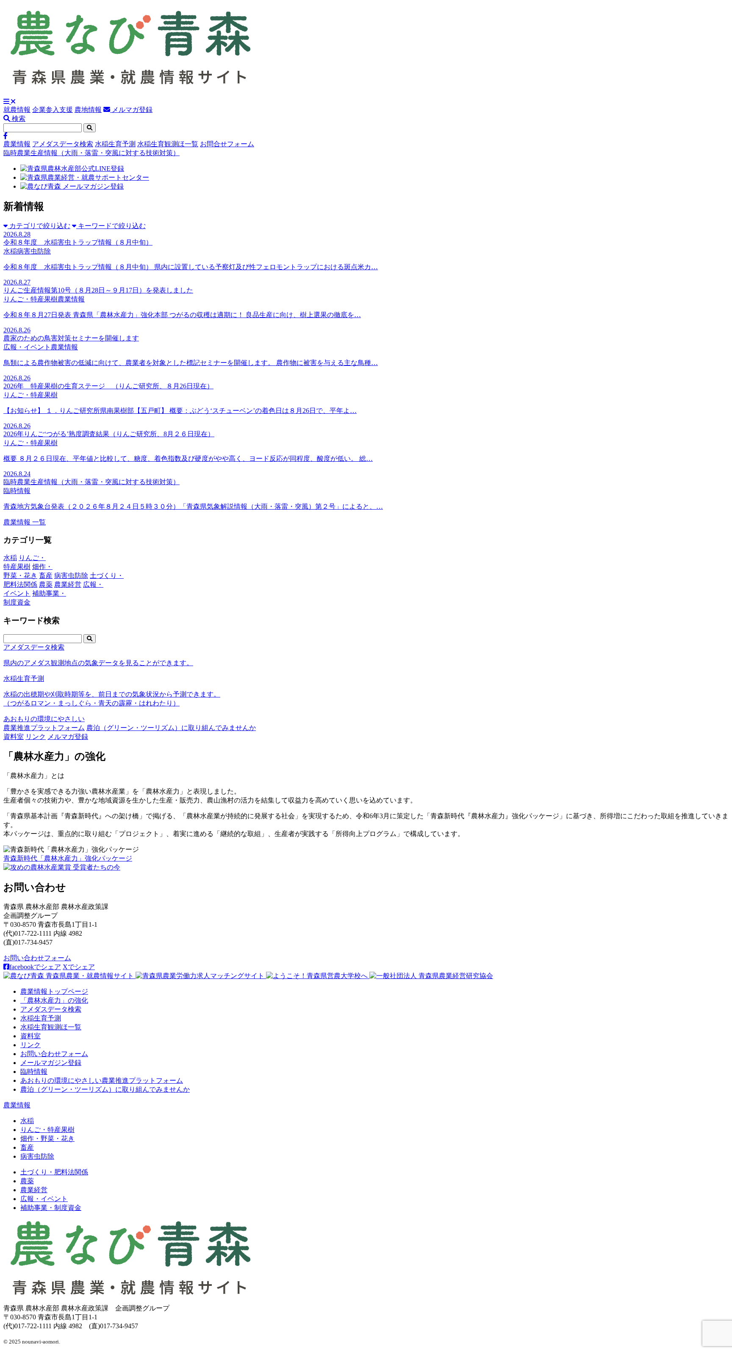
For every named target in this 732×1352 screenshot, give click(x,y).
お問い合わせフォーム (37, 958)
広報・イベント (44, 1198)
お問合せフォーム (227, 144)
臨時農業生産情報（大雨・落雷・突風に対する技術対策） (91, 152)
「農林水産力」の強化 (54, 1000)
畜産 (27, 1147)
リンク (35, 736)
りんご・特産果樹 (47, 1129)
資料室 (13, 736)
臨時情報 (33, 1071)
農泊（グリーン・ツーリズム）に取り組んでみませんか (171, 727)
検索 (17, 118)
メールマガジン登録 (50, 1062)
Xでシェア (79, 966)
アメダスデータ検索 (62, 144)
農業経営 (33, 1189)
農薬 (27, 1181)
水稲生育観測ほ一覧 (167, 144)
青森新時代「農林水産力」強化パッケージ (67, 858)
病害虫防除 (37, 1156)
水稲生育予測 (115, 144)
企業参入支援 (52, 109)
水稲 (27, 1120)
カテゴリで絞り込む (39, 225)
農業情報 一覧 (24, 522)
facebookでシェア (35, 966)
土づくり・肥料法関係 (54, 1172)
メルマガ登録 (131, 109)
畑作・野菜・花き (47, 1138)
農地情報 (88, 109)
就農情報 (16, 109)
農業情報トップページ (54, 991)
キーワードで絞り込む (111, 225)
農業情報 (16, 144)
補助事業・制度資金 (50, 1207)
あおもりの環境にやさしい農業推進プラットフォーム (101, 1080)
